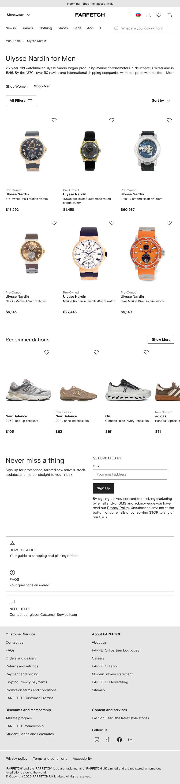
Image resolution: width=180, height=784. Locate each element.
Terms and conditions (50, 758)
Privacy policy (16, 758)
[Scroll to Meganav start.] (100, 28)
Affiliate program (19, 718)
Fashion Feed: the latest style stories (120, 718)
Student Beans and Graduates (30, 734)
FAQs (14, 579)
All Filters (17, 100)
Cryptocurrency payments (26, 682)
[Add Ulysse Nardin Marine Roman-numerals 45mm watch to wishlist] (112, 223)
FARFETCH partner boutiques (115, 650)
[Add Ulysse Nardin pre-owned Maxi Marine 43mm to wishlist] (54, 120)
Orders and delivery (21, 658)
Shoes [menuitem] (63, 28)
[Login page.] (148, 15)
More (170, 72)
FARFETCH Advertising (110, 682)
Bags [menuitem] (77, 28)
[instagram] (97, 739)
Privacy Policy (118, 507)
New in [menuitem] (11, 28)
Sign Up (103, 488)
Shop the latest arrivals (97, 3)
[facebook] (119, 739)
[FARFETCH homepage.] (90, 15)
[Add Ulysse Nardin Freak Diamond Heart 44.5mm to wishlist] (169, 120)
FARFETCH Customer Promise (29, 698)
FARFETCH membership (25, 726)
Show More (161, 339)
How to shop (22, 550)
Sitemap (98, 690)
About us (99, 642)
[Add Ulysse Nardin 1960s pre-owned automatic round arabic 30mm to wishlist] (112, 120)
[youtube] (131, 739)
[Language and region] (138, 15)
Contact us (14, 642)
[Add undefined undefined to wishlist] (46, 352)
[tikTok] (108, 739)
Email (96, 466)
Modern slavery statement (112, 674)
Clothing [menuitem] (45, 28)
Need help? (20, 609)
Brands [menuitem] (27, 28)
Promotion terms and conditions (31, 690)
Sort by (158, 100)
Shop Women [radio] (17, 87)
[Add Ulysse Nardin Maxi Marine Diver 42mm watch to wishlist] (169, 223)
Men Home (13, 40)
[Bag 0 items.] (169, 15)
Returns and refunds (22, 666)
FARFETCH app (104, 666)
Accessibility (82, 758)
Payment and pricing (22, 674)
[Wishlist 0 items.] (159, 15)
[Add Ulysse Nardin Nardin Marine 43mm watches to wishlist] (54, 223)
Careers (98, 658)
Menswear (15, 15)
